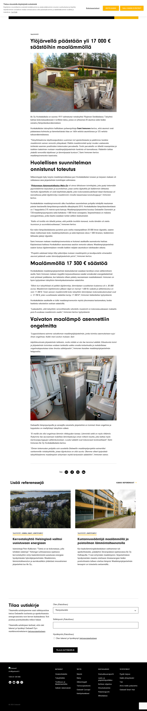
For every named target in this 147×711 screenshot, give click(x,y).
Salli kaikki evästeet (131, 8)
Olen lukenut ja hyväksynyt (76, 638)
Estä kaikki (111, 8)
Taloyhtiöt (34, 34)
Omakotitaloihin (61, 674)
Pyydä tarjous (125, 674)
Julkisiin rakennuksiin (63, 688)
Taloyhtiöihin (60, 678)
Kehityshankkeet (83, 694)
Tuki (121, 682)
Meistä (79, 674)
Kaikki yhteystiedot (127, 678)
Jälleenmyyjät (82, 682)
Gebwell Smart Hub (127, 690)
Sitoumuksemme (104, 688)
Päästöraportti (103, 692)
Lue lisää (14, 12)
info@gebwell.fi (14, 671)
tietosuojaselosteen (36, 632)
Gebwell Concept (83, 690)
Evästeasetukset (92, 8)
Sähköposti (63, 619)
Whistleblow (102, 696)
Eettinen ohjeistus (105, 684)
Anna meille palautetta (128, 686)
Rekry (79, 678)
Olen (60, 605)
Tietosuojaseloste (83, 686)
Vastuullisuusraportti (106, 674)
